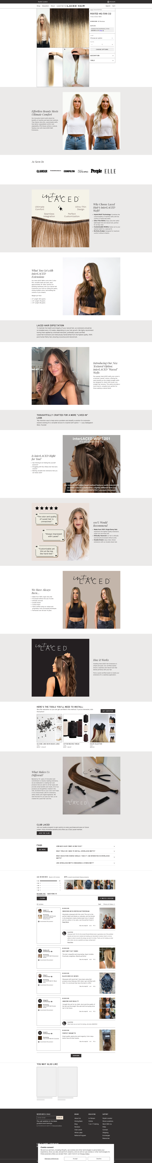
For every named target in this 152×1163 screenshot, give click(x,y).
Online (91, 1121)
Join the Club (44, 833)
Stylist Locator (43, 2)
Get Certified (108, 711)
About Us (77, 1118)
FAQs (104, 1127)
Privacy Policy (84, 1154)
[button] (97, 21)
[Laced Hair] (76, 6)
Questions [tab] (52, 894)
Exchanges (106, 1135)
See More (42, 849)
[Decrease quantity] (91, 44)
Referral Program (80, 1135)
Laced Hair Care (62, 6)
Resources (106, 1138)
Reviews (77, 1127)
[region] (89, 884)
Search (108, 6)
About (53, 6)
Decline (98, 1159)
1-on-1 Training (94, 1124)
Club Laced (78, 1130)
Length (91, 35)
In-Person (92, 1118)
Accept (75, 1159)
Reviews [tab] (41, 894)
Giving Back (78, 1121)
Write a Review (107, 899)
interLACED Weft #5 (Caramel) (51, 1038)
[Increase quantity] (112, 44)
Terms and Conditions (57, 1125)
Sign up (59, 1117)
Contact (105, 1130)
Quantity (92, 41)
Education (45, 6)
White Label (78, 1132)
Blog (76, 1124)
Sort (99, 904)
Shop (38, 6)
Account (112, 2)
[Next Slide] (114, 884)
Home (91, 9)
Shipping (105, 1132)
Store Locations (108, 1121)
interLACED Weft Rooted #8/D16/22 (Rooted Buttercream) (49, 917)
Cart (113, 6)
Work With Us (107, 1124)
